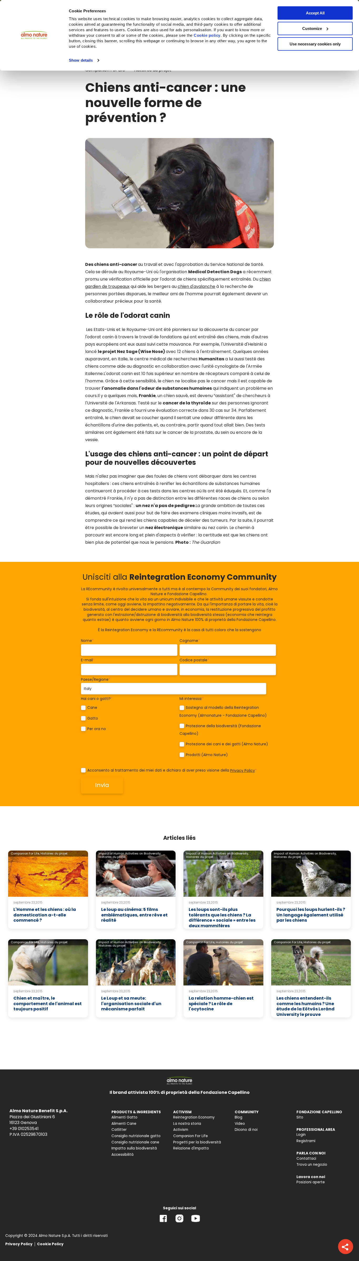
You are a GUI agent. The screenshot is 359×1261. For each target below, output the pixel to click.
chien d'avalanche (196, 286)
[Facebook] (163, 1222)
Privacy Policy (242, 770)
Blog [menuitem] (238, 1117)
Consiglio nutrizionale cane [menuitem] (135, 1142)
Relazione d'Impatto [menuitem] (191, 1148)
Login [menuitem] (301, 1134)
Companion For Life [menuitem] (190, 1135)
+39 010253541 (24, 1129)
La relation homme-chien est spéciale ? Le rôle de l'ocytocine (221, 1003)
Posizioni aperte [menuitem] (310, 1182)
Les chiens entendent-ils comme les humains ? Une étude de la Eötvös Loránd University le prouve (305, 1006)
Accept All (315, 13)
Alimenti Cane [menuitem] (123, 1123)
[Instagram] (179, 1222)
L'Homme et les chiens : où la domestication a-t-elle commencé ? (44, 915)
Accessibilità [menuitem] (122, 1154)
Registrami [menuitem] (305, 1140)
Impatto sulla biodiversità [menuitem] (134, 1148)
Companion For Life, (25, 853)
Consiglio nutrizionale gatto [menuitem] (136, 1135)
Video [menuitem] (240, 1123)
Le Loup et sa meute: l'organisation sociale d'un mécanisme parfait (131, 1003)
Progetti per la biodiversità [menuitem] (197, 1142)
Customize (312, 28)
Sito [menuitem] (299, 1117)
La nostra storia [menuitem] (187, 1123)
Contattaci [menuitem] (306, 1158)
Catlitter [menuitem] (119, 1129)
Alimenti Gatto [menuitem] (124, 1117)
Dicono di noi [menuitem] (246, 1129)
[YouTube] (195, 1222)
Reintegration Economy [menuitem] (194, 1117)
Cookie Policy (50, 1244)
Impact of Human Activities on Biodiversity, (130, 853)
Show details (81, 60)
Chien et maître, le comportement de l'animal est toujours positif (47, 1003)
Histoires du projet (54, 853)
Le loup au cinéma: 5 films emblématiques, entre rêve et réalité (134, 915)
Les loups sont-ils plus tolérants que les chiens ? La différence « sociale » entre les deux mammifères (222, 917)
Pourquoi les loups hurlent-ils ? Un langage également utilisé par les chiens (310, 915)
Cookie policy (207, 35)
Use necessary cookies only (315, 44)
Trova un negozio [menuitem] (311, 1164)
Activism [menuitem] (180, 1129)
